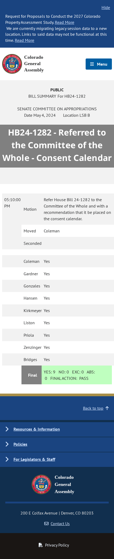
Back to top (93, 408)
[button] (57, 429)
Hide (106, 7)
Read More (64, 22)
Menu (101, 64)
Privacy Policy (57, 545)
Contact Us (60, 523)
